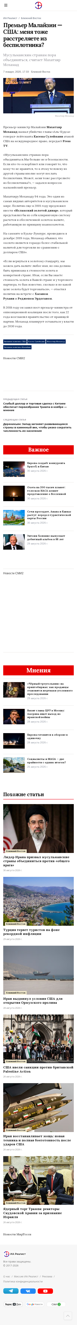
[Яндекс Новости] (13, 1306)
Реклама (47, 1276)
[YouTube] (45, 1293)
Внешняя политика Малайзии (17, 347)
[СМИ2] (56, 1306)
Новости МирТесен (17, 1234)
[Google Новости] (34, 1306)
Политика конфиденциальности (23, 1281)
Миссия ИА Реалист (26, 1276)
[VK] (28, 1293)
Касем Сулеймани (36, 341)
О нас (6, 1276)
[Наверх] (68, 1316)
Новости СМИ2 (14, 358)
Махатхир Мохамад (56, 341)
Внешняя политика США (15, 341)
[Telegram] (11, 1292)
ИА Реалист (10, 18)
